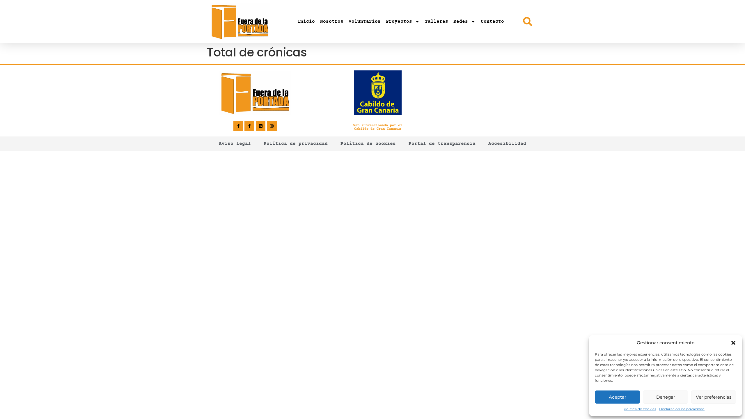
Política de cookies (640, 409)
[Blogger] (261, 126)
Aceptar (617, 397)
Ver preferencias (714, 397)
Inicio (306, 21)
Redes (460, 21)
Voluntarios (365, 21)
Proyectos (399, 21)
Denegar (665, 397)
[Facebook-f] (238, 126)
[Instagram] (272, 126)
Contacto (492, 21)
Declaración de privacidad (682, 409)
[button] (733, 343)
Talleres (436, 21)
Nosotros (331, 21)
